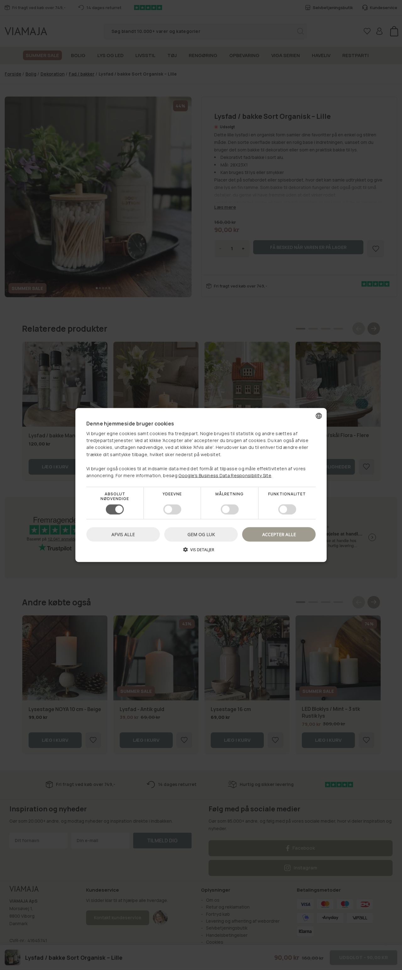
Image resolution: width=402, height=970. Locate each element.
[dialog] (201, 485)
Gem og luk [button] (201, 534)
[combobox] (319, 416)
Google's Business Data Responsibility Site (224, 475)
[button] (201, 551)
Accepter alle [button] (279, 534)
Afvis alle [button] (123, 534)
